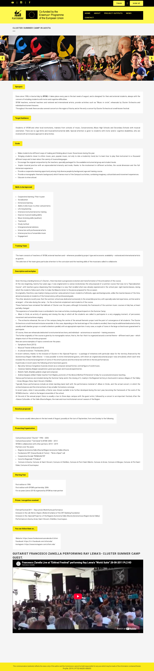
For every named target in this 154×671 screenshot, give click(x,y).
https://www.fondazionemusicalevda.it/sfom (40, 538)
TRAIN (119, 3)
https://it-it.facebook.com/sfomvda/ (38, 541)
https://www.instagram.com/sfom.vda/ (39, 544)
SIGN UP (136, 3)
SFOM (45, 96)
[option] (38, 58)
